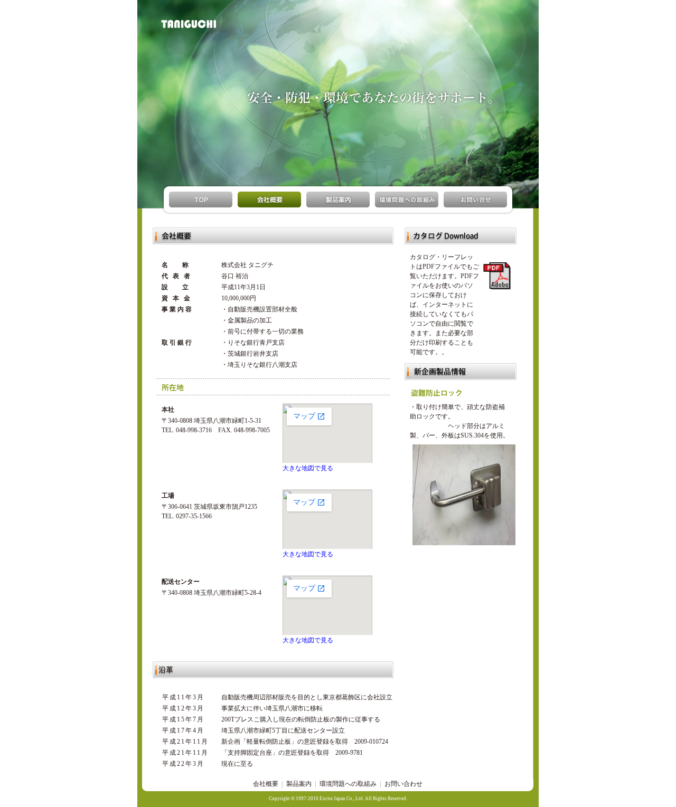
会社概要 (265, 783)
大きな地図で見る (308, 468)
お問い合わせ (403, 783)
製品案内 (299, 783)
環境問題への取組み (348, 783)
